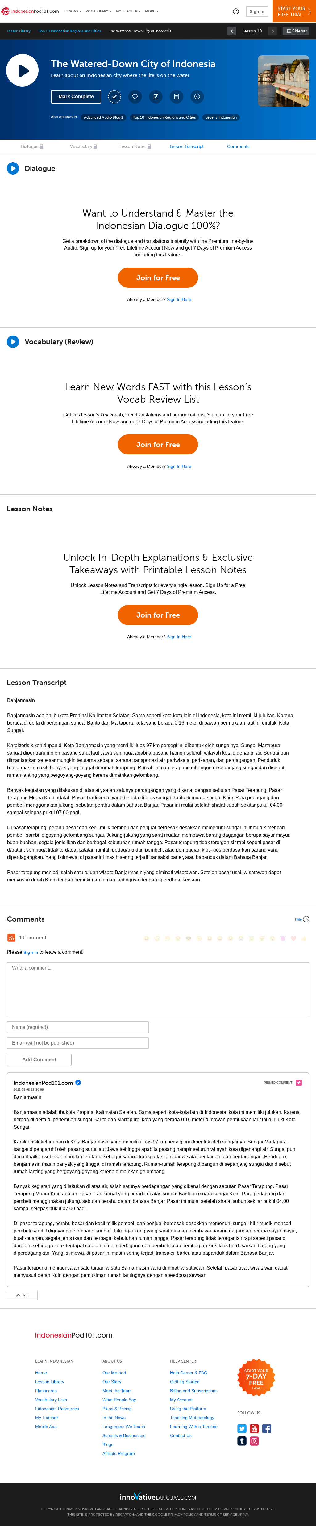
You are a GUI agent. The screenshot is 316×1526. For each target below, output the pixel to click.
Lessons (71, 11)
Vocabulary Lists (51, 1399)
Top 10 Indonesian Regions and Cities (70, 31)
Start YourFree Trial (292, 11)
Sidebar (299, 31)
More (150, 11)
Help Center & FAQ (188, 1372)
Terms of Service (220, 1514)
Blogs (107, 1444)
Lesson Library (19, 31)
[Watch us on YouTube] (254, 1428)
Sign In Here (179, 299)
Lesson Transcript (187, 146)
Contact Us (181, 1435)
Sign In (257, 11)
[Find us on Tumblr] (242, 1441)
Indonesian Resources (57, 1408)
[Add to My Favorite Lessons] (135, 97)
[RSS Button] (11, 937)
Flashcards (46, 1390)
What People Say (119, 1399)
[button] (236, 11)
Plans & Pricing (117, 1408)
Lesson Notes (132, 146)
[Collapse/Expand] (158, 919)
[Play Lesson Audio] (22, 70)
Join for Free (158, 277)
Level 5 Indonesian (221, 117)
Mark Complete (76, 96)
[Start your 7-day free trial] (256, 1378)
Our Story (111, 1381)
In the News (114, 1417)
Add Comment (39, 1059)
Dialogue (30, 146)
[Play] (13, 342)
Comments (238, 146)
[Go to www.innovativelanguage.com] (158, 1496)
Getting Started (185, 1381)
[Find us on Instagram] (254, 1441)
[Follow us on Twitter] (242, 1428)
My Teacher (126, 11)
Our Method (114, 1372)
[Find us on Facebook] (267, 1428)
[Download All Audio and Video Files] (197, 97)
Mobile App (46, 1426)
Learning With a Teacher (194, 1426)
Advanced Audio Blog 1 (103, 117)
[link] (231, 31)
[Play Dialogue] (13, 168)
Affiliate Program (118, 1453)
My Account (181, 1399)
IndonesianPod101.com (195, 1509)
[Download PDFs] (176, 97)
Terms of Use (261, 1509)
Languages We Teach (123, 1426)
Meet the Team (117, 1390)
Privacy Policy (232, 1509)
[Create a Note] (156, 97)
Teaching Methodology (192, 1417)
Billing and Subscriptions (194, 1390)
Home (41, 1372)
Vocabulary (97, 11)
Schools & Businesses (123, 1435)
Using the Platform (188, 1408)
